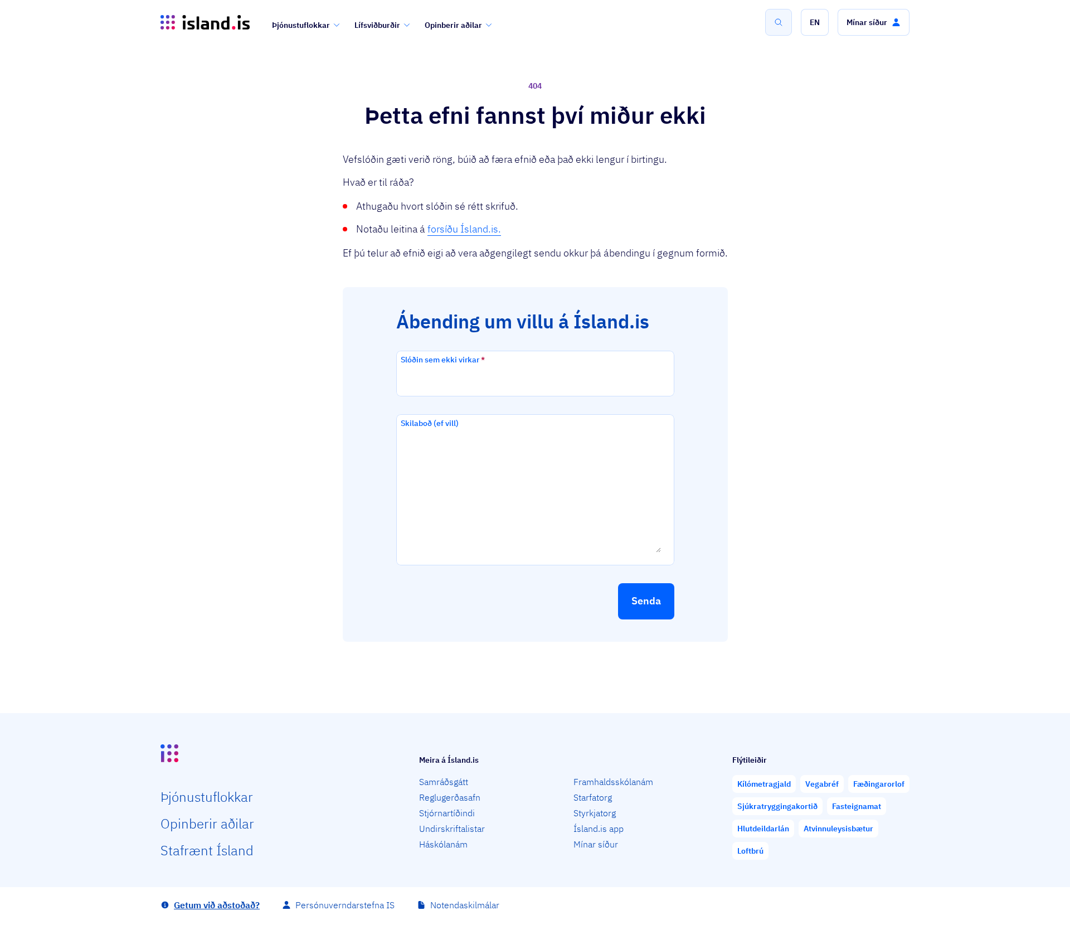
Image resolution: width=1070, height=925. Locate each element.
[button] (815, 22)
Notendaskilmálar (464, 905)
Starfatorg (592, 797)
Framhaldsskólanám (613, 781)
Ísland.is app (598, 828)
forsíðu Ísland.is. (464, 228)
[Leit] (778, 22)
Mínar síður (595, 844)
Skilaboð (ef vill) (430, 423)
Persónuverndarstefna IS (345, 905)
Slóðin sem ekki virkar (443, 359)
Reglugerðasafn (449, 797)
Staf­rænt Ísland (207, 850)
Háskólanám (443, 844)
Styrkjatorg (594, 813)
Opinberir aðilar (453, 25)
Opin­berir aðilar (207, 823)
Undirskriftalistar (452, 828)
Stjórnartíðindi (447, 813)
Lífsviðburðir (377, 25)
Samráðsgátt (443, 781)
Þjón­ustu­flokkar (206, 797)
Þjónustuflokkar (301, 25)
